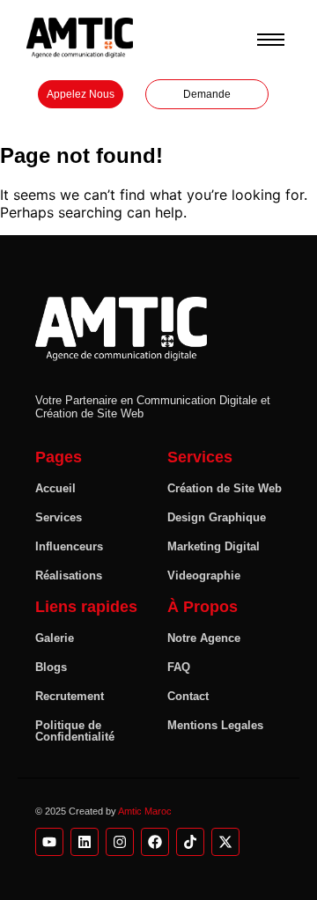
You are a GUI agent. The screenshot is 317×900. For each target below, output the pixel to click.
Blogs (51, 667)
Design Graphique (216, 517)
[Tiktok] (190, 842)
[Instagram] (120, 842)
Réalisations (68, 575)
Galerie (54, 638)
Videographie (203, 575)
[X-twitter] (225, 842)
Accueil (55, 488)
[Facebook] (155, 842)
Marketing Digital (213, 546)
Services (58, 517)
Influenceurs (69, 546)
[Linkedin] (84, 842)
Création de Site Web (224, 488)
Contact (188, 696)
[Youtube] (49, 842)
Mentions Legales (215, 725)
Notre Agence (203, 638)
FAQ (178, 667)
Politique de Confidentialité (74, 731)
